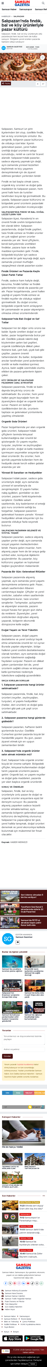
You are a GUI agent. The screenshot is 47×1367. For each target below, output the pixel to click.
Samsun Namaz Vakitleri (15, 1296)
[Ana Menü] (3, 3)
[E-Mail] (18, 942)
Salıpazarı (18, 16)
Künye (6, 1332)
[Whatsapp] (41, 1283)
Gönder (7, 1056)
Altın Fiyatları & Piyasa (29, 1202)
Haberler (6, 16)
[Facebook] (6, 1283)
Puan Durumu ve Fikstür (14, 1301)
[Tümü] (44, 1196)
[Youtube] (28, 1283)
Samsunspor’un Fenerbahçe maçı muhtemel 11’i (29, 1219)
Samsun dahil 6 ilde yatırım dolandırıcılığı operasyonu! (31, 1231)
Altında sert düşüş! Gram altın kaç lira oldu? (31, 1207)
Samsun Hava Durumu (14, 1293)
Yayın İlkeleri (9, 1327)
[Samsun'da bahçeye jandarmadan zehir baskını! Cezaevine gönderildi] (12, 1007)
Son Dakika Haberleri (13, 1307)
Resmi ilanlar (26, 1319)
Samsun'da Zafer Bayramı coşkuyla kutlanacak (30, 1255)
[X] (10, 1283)
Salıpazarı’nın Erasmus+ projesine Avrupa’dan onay (10, 995)
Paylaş (7, 83)
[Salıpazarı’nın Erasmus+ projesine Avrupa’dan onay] (12, 985)
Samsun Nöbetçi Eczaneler (16, 1291)
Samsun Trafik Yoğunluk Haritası (18, 1299)
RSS (7, 1351)
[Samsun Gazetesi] (8, 939)
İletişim (16, 1332)
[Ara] (43, 3)
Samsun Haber (9, 9)
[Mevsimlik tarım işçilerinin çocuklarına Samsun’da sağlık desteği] (35, 961)
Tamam (32, 1364)
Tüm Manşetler (11, 1304)
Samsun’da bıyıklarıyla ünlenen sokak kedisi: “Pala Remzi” (32, 1243)
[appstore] (13, 1339)
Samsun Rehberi (10, 1319)
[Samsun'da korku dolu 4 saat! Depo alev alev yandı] (35, 985)
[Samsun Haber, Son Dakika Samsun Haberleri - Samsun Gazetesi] (22, 3)
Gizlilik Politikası (10, 1324)
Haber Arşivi (10, 1309)
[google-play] (34, 1339)
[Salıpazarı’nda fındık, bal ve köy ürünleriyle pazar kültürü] (23, 67)
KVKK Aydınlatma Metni (31, 1324)
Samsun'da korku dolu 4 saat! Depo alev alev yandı (34, 995)
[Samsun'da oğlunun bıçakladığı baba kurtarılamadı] (35, 1007)
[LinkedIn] (24, 1283)
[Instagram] (19, 1283)
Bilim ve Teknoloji (11, 1322)
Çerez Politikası (28, 1322)
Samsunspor (25, 9)
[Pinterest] (15, 1283)
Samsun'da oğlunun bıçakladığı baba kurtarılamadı (33, 1017)
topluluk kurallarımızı (25, 1064)
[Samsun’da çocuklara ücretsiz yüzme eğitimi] (12, 961)
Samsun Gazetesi (24, 937)
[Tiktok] (32, 1283)
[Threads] (37, 1283)
